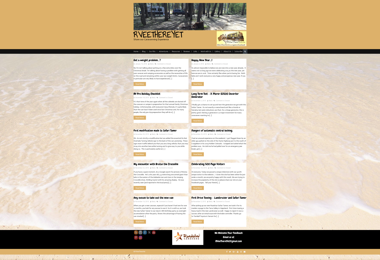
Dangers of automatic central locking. (212, 130)
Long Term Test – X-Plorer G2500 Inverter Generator (215, 95)
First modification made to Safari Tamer (155, 130)
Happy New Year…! (201, 60)
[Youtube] (238, 252)
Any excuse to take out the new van (153, 198)
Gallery (217, 51)
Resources (176, 51)
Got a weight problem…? (147, 60)
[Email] (245, 252)
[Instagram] (241, 252)
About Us (227, 51)
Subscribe (238, 51)
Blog (144, 51)
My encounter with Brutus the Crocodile (156, 164)
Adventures (163, 51)
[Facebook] (227, 252)
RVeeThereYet (158, 34)
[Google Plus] (234, 252)
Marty (152, 64)
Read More (140, 84)
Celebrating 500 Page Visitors (208, 164)
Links (195, 51)
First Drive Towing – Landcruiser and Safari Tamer (218, 198)
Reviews (186, 51)
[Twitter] (230, 252)
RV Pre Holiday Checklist (147, 94)
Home (136, 51)
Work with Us (206, 51)
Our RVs (152, 51)
